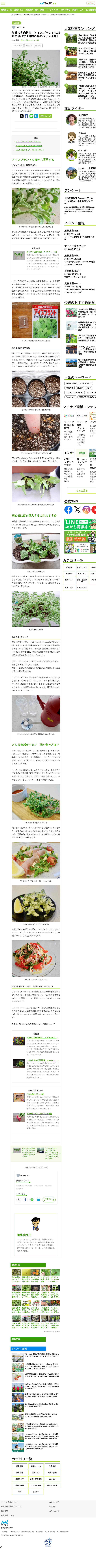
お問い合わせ (54, 1511)
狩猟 (19, 1492)
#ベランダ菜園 (38, 1186)
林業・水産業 (52, 1485)
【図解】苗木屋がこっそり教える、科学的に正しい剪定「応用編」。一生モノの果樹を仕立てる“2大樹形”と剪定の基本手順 (45, 1295)
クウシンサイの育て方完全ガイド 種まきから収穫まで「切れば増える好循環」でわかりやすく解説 (35, 1310)
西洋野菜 (38, 46)
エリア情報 (65, 10)
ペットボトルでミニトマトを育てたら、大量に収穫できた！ (54, 1310)
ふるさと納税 (36, 1485)
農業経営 (29, 10)
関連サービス (77, 10)
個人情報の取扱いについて (11, 1506)
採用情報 (39, 1531)
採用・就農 (39, 10)
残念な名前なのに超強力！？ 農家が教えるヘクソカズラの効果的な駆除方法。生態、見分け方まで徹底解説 (16, 1310)
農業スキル (18, 10)
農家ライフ (19, 1479)
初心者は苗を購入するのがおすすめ (29, 146)
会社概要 (5, 1531)
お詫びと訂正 (54, 1502)
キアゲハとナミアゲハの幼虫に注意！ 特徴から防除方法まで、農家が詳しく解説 (54, 1279)
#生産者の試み (71, 383)
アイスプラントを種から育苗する (28, 142)
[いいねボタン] (13, 27)
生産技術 (26, 14)
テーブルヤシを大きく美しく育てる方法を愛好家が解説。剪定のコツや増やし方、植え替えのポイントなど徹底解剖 (45, 1325)
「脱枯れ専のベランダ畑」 (34, 1167)
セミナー (36, 1492)
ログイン (91, 3)
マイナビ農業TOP (17, 14)
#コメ (89, 388)
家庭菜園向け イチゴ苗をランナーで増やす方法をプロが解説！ (16, 1295)
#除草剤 (80, 388)
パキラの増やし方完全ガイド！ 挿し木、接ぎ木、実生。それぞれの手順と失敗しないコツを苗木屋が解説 (16, 1325)
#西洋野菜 (19, 1188)
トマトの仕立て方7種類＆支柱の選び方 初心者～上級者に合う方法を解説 (26, 1325)
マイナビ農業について (9, 1502)
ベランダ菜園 (17, 46)
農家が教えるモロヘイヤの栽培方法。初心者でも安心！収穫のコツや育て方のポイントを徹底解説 (26, 1310)
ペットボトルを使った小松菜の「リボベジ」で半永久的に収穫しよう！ (54, 1325)
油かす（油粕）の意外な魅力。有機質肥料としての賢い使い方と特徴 (35, 1295)
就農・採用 (19, 1485)
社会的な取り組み (27, 1531)
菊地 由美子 (24, 1234)
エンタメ (52, 1479)
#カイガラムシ (85, 383)
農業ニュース (6, 10)
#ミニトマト (70, 397)
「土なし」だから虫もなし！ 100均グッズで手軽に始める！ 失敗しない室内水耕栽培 (54, 1295)
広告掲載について (8, 1515)
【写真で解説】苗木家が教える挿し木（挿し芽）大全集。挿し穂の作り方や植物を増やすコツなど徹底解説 (45, 1310)
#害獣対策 (69, 388)
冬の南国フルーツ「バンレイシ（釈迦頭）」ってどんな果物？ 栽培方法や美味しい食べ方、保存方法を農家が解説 (16, 1279)
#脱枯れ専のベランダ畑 (24, 1186)
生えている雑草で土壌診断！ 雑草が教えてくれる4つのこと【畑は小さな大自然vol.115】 (45, 1279)
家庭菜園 (29, 46)
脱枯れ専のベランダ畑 (30, 40)
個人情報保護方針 (62, 1531)
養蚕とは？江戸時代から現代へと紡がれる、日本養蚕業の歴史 (35, 1325)
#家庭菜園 (48, 1186)
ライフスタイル (52, 10)
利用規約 (52, 1506)
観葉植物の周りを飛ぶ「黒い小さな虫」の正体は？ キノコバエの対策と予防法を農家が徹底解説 (26, 1279)
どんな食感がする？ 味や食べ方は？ (30, 150)
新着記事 (19, 1466)
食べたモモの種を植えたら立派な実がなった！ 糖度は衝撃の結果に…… (35, 1279)
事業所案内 (14, 1531)
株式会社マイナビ (7, 1528)
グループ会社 (49, 1531)
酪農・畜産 (52, 1473)
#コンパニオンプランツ (74, 393)
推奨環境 (4, 1511)
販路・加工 (36, 1473)
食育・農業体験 (36, 1479)
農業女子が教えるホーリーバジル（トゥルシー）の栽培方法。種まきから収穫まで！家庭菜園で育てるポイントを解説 (26, 1295)
